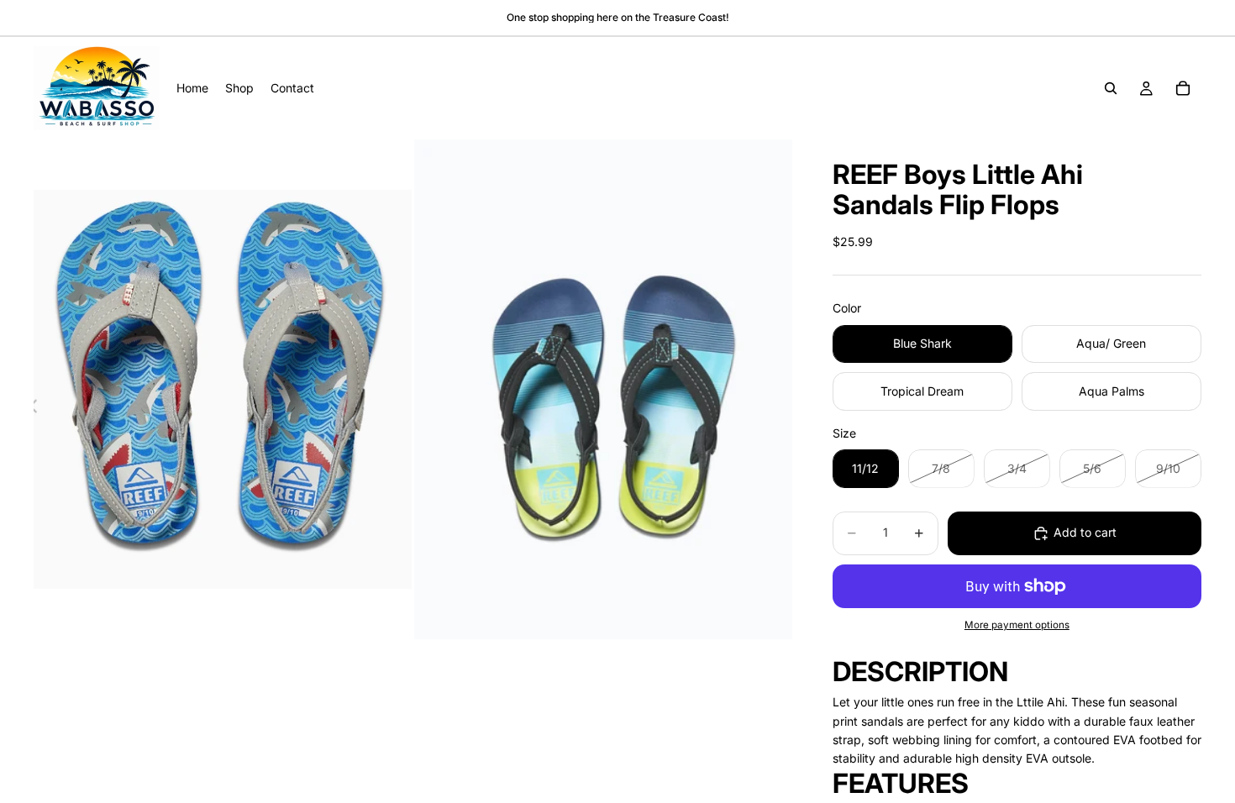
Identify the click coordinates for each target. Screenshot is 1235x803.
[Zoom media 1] (223, 389)
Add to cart (1085, 532)
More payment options (1016, 625)
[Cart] (1182, 88)
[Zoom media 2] (603, 389)
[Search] (1110, 88)
